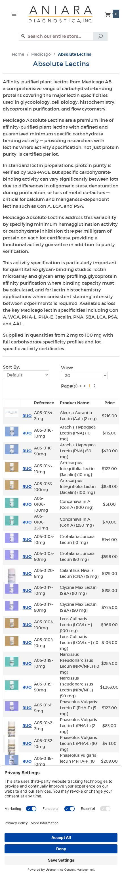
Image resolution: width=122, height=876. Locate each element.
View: (67, 367)
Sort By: (11, 367)
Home (18, 54)
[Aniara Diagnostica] (63, 17)
